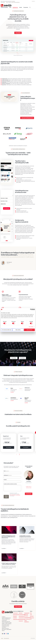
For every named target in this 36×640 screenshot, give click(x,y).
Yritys (31, 614)
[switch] (13, 323)
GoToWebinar (13, 397)
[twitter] (2, 633)
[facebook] (4, 633)
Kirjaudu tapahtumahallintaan (15, 2)
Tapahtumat (32, 617)
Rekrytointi (31, 616)
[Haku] (29, 7)
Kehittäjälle (15, 617)
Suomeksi (33, 1)
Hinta (10, 7)
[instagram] (6, 633)
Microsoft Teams (27, 398)
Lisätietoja (13, 1)
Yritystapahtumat (21, 617)
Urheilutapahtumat (27, 617)
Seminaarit (26, 615)
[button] (19, 454)
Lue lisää (12, 392)
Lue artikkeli (3, 548)
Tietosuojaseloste (6, 638)
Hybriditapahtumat (22, 619)
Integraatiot (15, 616)
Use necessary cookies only (6, 329)
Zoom (12, 388)
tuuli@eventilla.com (28, 486)
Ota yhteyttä (22, 358)
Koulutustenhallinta (22, 614)
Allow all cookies (29, 329)
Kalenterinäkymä (16, 614)
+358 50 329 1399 (28, 487)
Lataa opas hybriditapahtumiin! (27, 117)
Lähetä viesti (6, 496)
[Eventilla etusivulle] (7, 612)
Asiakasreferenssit (16, 619)
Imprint (2, 638)
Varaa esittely (18, 32)
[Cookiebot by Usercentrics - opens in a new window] (31, 309)
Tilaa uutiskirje (3, 2)
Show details (31, 326)
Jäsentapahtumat (21, 616)
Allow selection (18, 329)
